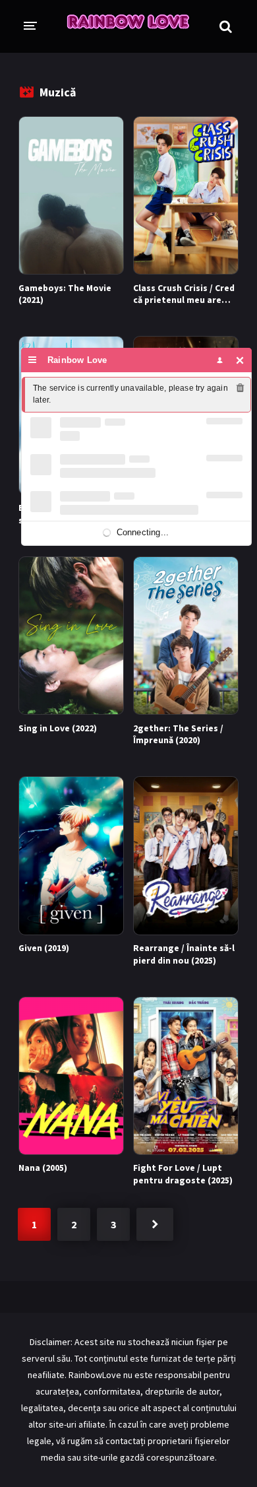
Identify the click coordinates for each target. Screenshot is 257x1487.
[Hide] (240, 360)
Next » (154, 1224)
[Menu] (32, 360)
